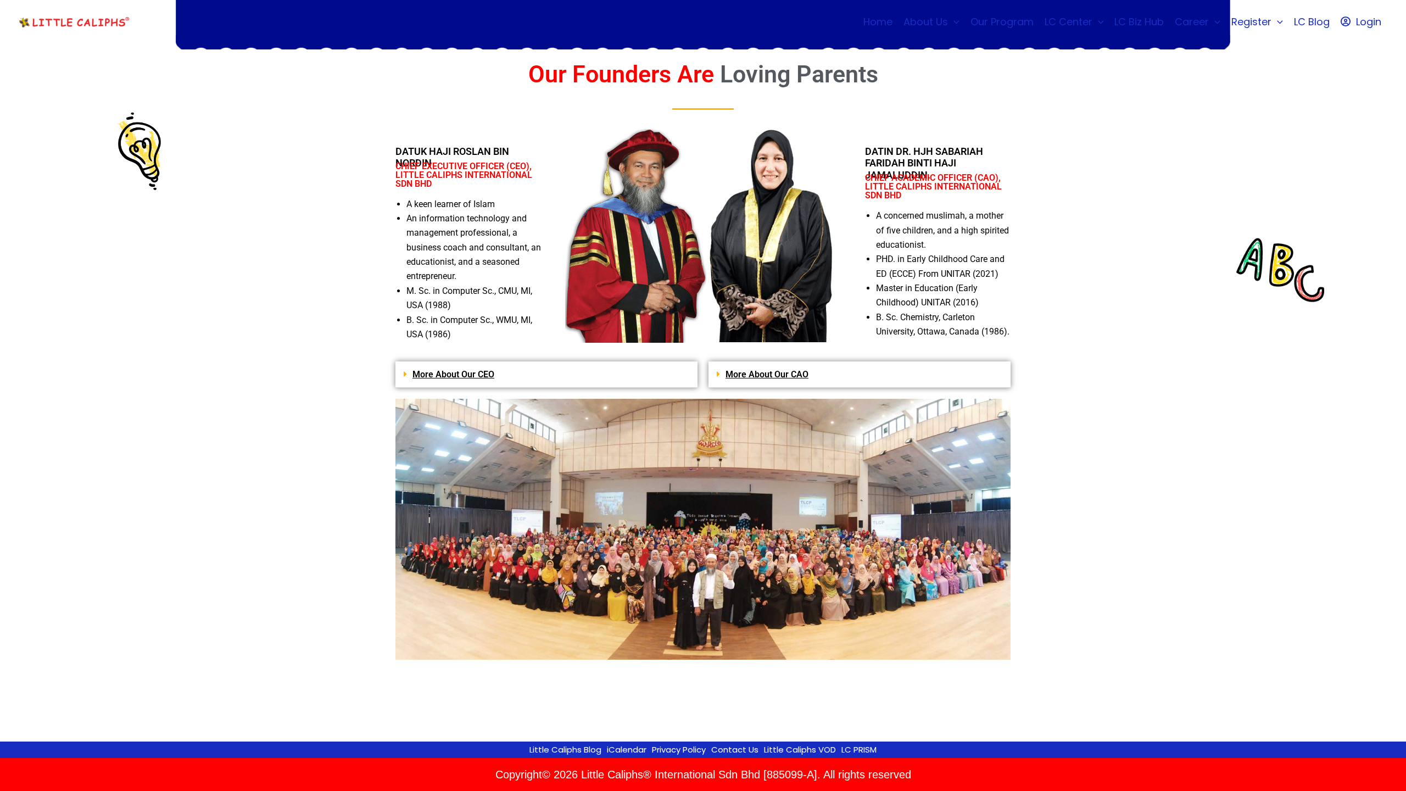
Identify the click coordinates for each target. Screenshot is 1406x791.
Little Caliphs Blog (565, 749)
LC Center (1068, 22)
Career (1192, 22)
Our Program (1002, 22)
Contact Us (734, 749)
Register (1251, 22)
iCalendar (626, 749)
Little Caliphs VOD (800, 749)
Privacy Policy (679, 749)
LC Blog (1312, 22)
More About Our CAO (767, 374)
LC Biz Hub (1139, 22)
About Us (925, 22)
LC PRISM (859, 749)
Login (1368, 22)
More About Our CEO (453, 374)
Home (877, 22)
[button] (953, 22)
